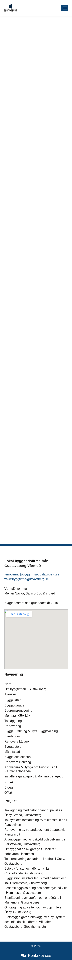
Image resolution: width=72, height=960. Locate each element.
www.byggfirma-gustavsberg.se (26, 579)
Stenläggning (13, 736)
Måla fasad (12, 751)
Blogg (8, 787)
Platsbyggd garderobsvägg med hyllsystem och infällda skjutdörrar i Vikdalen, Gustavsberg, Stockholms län (34, 921)
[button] (64, 8)
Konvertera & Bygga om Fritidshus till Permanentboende (30, 769)
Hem (7, 684)
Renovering (12, 726)
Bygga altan (12, 700)
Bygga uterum (14, 746)
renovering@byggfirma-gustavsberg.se (31, 574)
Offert (8, 792)
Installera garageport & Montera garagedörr (34, 776)
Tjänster (10, 694)
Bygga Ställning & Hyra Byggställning (31, 731)
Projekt (9, 782)
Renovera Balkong (17, 762)
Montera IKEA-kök (17, 715)
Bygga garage (14, 705)
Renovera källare (16, 741)
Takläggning (13, 721)
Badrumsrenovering (18, 710)
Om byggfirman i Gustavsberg (25, 689)
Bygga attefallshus (17, 757)
